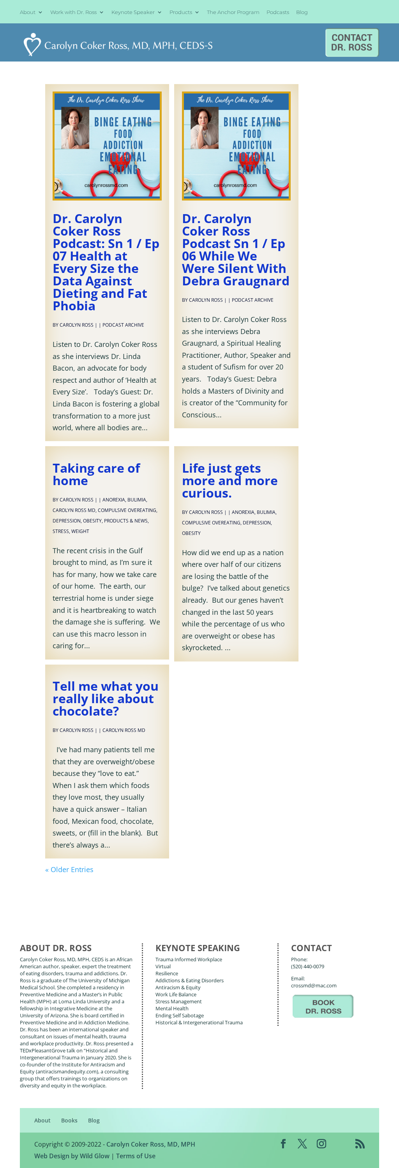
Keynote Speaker (133, 12)
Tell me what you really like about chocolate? (106, 698)
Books (69, 1120)
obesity (92, 520)
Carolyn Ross (77, 325)
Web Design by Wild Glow (71, 1156)
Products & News (126, 520)
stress (61, 531)
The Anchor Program (233, 12)
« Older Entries (69, 869)
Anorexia (113, 499)
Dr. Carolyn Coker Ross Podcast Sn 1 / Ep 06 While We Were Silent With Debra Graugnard (236, 249)
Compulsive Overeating (127, 510)
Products (180, 12)
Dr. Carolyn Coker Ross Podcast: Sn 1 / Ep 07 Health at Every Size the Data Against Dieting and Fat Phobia (106, 262)
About (27, 12)
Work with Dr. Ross (73, 12)
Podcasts (278, 12)
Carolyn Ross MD (74, 510)
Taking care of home (96, 474)
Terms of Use (135, 1156)
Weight (80, 531)
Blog (302, 12)
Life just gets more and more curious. (230, 480)
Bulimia (136, 499)
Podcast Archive (123, 325)
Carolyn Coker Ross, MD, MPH (150, 1144)
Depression (67, 520)
